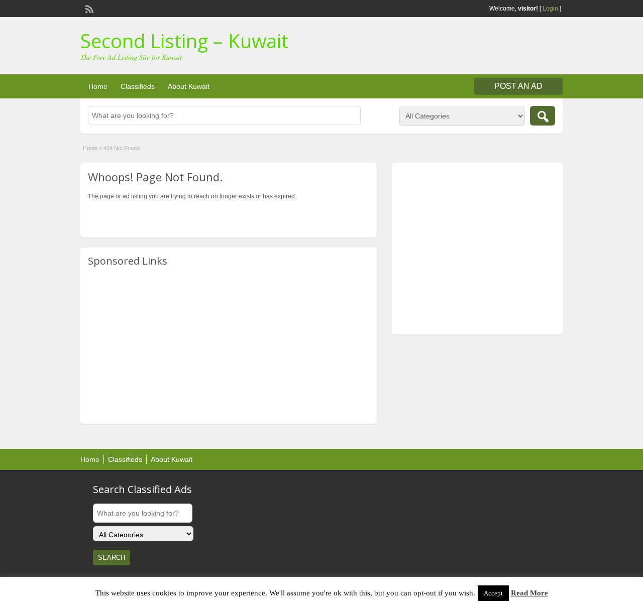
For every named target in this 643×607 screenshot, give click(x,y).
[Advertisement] (228, 346)
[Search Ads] (542, 116)
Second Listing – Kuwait (184, 41)
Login (550, 8)
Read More (529, 593)
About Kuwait (188, 86)
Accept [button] (493, 593)
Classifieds (138, 86)
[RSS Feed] (88, 8)
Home (98, 86)
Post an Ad (518, 86)
